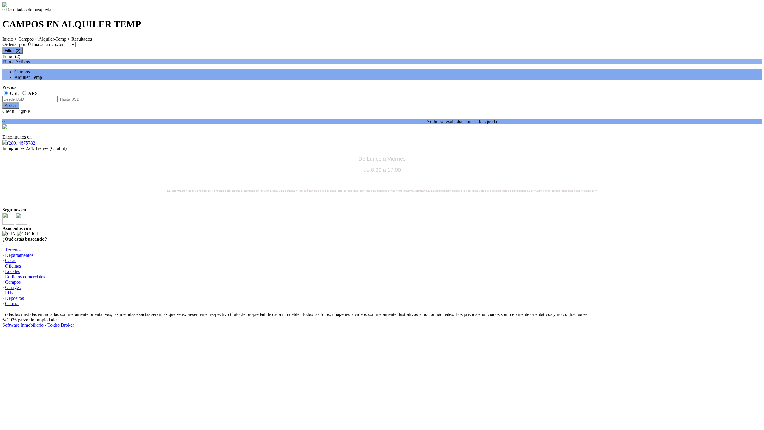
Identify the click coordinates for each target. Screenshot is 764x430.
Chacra (12, 303)
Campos (26, 39)
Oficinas (13, 265)
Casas (10, 260)
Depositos (14, 298)
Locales (12, 271)
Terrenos (13, 249)
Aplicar (11, 105)
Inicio (7, 39)
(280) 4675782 (21, 142)
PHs (9, 292)
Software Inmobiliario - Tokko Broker (38, 325)
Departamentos (19, 255)
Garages (13, 287)
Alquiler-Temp (52, 39)
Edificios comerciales (25, 276)
